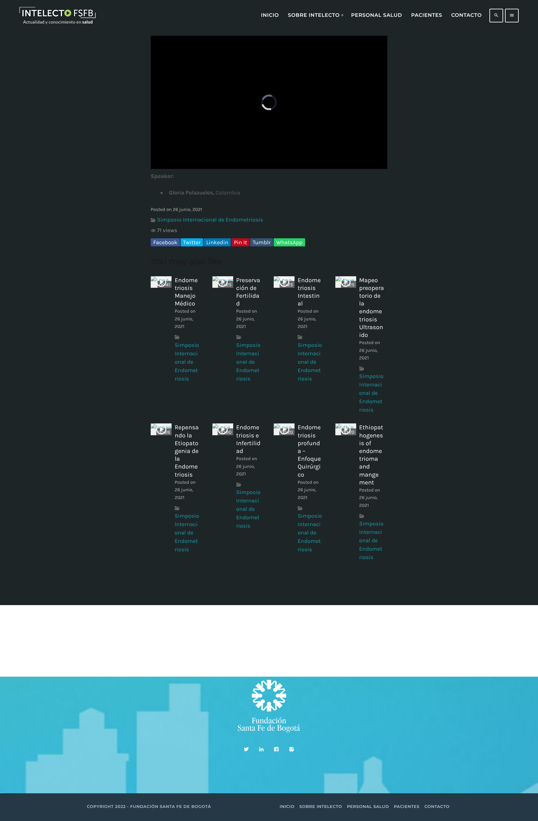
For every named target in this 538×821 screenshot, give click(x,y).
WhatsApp (289, 242)
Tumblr (261, 242)
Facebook (165, 242)
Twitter (192, 242)
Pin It (240, 242)
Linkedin (217, 242)
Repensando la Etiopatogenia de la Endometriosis (187, 451)
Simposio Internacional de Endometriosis (210, 219)
